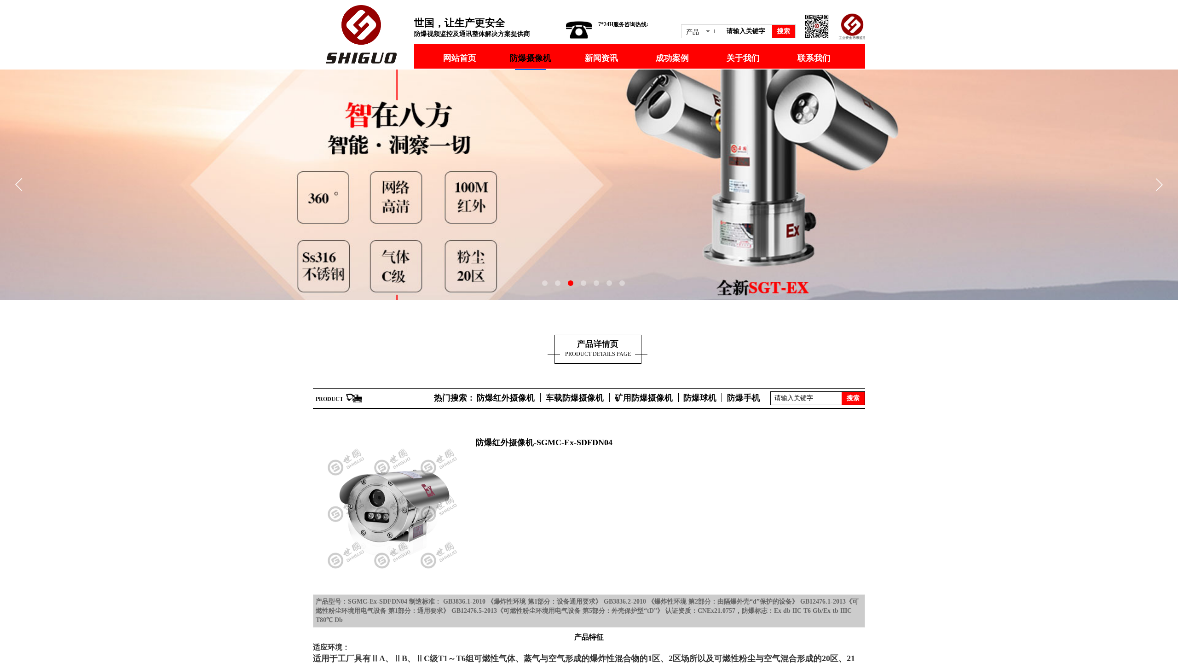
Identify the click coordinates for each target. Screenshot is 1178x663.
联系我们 (814, 58)
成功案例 (672, 58)
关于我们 (743, 58)
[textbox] (747, 31)
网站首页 (459, 58)
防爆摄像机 (530, 58)
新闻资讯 (601, 58)
